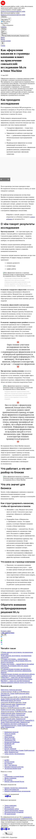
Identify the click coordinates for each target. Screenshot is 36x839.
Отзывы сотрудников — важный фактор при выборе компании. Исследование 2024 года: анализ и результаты (17, 665)
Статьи (3, 45)
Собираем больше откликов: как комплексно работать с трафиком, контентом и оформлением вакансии (18, 675)
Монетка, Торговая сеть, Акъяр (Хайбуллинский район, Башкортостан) (15, 693)
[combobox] (8, 833)
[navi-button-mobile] (2, 43)
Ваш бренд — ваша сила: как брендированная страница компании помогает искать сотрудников (16, 681)
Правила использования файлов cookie (13, 15)
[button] (3, 37)
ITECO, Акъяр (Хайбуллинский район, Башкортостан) (17, 721)
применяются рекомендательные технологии (16, 817)
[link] (4, 33)
